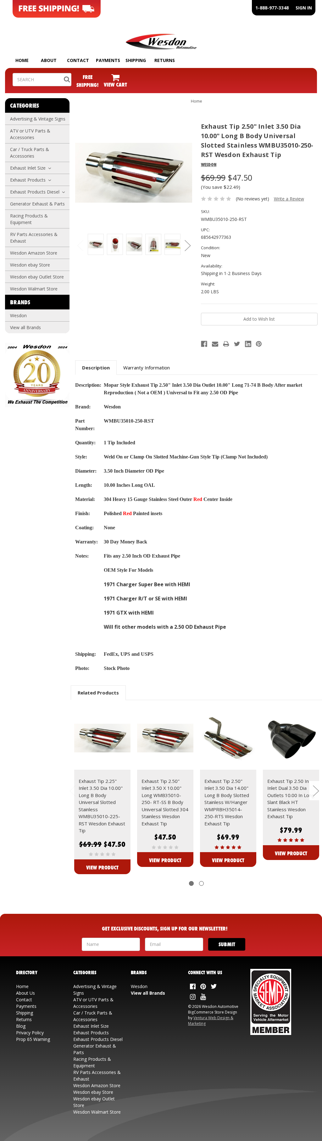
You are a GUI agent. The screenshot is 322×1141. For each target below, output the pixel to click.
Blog (20, 1026)
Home (196, 101)
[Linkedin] (248, 344)
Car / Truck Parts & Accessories (29, 152)
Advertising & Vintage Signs (37, 119)
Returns (24, 1019)
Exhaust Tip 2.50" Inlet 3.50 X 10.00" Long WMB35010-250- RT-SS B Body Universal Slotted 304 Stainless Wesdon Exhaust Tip (165, 802)
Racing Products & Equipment (29, 219)
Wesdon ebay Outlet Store (37, 277)
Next (187, 245)
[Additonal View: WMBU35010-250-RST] (96, 244)
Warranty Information (146, 367)
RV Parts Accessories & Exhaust (34, 237)
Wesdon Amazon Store (33, 253)
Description (96, 367)
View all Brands (25, 327)
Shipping (24, 1013)
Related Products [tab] (98, 692)
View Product (102, 867)
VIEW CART (115, 84)
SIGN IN (304, 8)
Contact (24, 1000)
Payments (26, 1006)
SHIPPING (135, 60)
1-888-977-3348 (272, 8)
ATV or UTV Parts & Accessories (30, 134)
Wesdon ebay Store (30, 265)
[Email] (215, 344)
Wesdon (18, 315)
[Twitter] (237, 344)
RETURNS (164, 60)
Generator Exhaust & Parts (37, 204)
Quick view (102, 738)
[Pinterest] (259, 344)
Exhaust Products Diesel (35, 192)
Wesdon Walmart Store (34, 289)
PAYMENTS (108, 60)
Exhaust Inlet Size (28, 168)
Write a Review (289, 199)
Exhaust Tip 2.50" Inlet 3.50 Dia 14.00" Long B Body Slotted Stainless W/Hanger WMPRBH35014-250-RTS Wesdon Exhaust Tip (226, 802)
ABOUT (49, 60)
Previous (80, 245)
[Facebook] (204, 344)
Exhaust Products (28, 180)
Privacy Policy (30, 1033)
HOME (22, 60)
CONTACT (78, 60)
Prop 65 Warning (33, 1039)
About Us (25, 993)
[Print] (226, 344)
